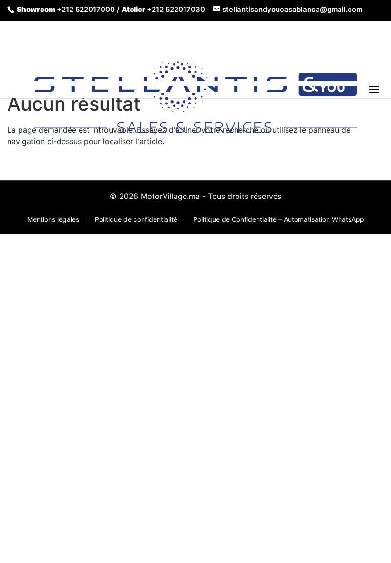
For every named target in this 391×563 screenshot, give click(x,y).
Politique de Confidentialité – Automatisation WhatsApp (278, 219)
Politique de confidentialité (137, 219)
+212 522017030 (176, 9)
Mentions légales (54, 219)
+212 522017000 (86, 9)
